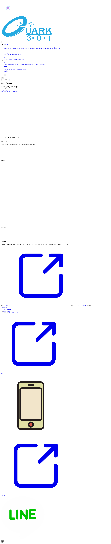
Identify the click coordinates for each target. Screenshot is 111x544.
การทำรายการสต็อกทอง (38, 64)
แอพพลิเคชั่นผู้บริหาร (54, 48)
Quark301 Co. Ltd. (13, 312)
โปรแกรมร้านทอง (8, 48)
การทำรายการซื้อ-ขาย (10, 64)
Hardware (6, 55)
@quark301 (8, 305)
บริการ (5, 50)
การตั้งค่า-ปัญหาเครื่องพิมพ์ (18, 69)
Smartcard (12, 59)
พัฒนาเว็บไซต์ (7, 54)
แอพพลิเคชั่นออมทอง (43, 48)
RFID (5, 59)
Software (6, 44)
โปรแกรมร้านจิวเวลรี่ (18, 48)
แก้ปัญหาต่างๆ (7, 69)
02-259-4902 (84, 305)
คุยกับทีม (15, 91)
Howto (5, 66)
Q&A (5, 60)
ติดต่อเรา (6, 71)
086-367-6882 (6, 311)
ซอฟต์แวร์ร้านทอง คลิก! (7, 91)
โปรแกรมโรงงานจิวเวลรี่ (30, 48)
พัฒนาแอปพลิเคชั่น (16, 54)
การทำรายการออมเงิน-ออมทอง (24, 64)
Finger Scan (21, 59)
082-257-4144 (7, 309)
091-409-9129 (5, 307)
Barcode (8, 59)
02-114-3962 (77, 305)
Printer (16, 59)
